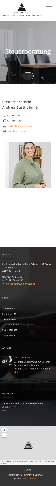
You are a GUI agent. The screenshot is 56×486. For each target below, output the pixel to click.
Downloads (9, 308)
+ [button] (4, 430)
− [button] (4, 435)
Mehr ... (18, 372)
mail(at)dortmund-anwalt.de (20, 283)
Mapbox (5, 463)
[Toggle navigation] (49, 6)
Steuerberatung (12, 324)
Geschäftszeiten (22, 357)
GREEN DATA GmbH (32, 478)
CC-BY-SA (43, 461)
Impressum (10, 335)
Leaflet (3, 461)
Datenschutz (10, 329)
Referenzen (10, 319)
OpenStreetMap (22, 461)
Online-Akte (10, 313)
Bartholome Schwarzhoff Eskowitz (26, 474)
